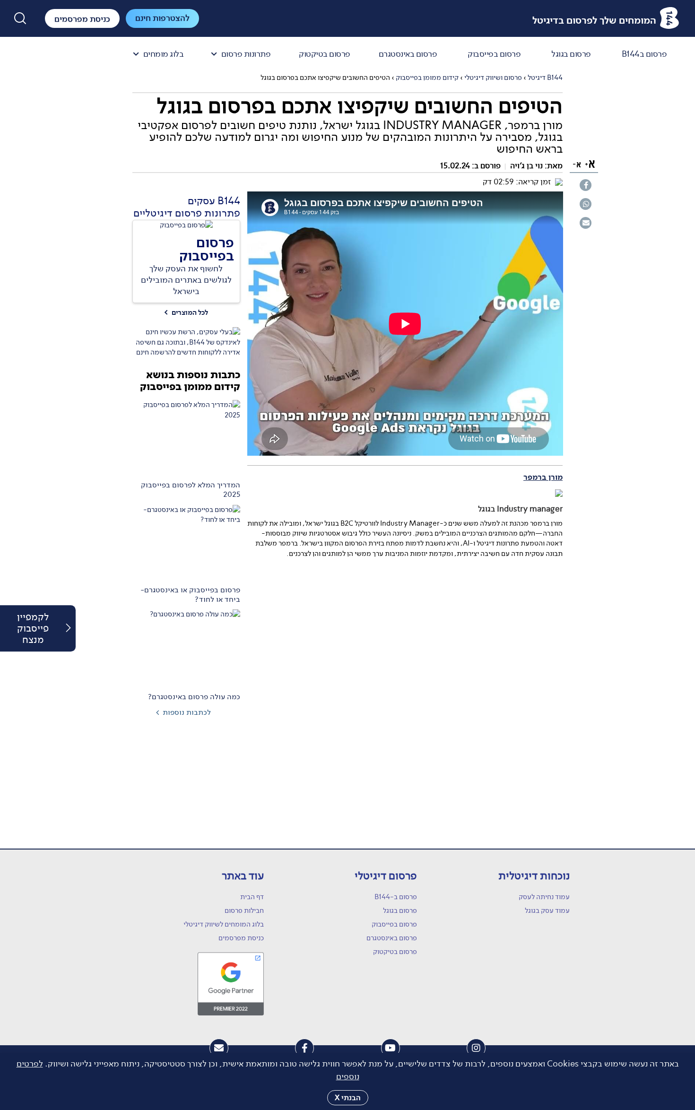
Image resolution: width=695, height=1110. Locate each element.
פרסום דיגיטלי (386, 875)
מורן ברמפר (543, 477)
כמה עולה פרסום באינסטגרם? (194, 697)
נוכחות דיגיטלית (534, 875)
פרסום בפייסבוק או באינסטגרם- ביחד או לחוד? (190, 594)
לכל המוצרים (186, 313)
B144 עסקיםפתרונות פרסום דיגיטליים (186, 207)
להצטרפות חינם (162, 18)
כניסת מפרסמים (241, 938)
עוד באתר (243, 875)
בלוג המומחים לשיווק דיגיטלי (223, 924)
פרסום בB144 (644, 54)
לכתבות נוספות (187, 712)
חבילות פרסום (244, 910)
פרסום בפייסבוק (494, 54)
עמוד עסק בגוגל (547, 910)
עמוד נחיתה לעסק (544, 897)
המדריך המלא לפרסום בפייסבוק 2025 (190, 489)
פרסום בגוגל (571, 54)
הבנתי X (348, 1097)
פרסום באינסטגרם (408, 54)
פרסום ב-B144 (395, 897)
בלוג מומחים (163, 54)
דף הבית (252, 897)
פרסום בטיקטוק (324, 54)
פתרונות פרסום (246, 54)
